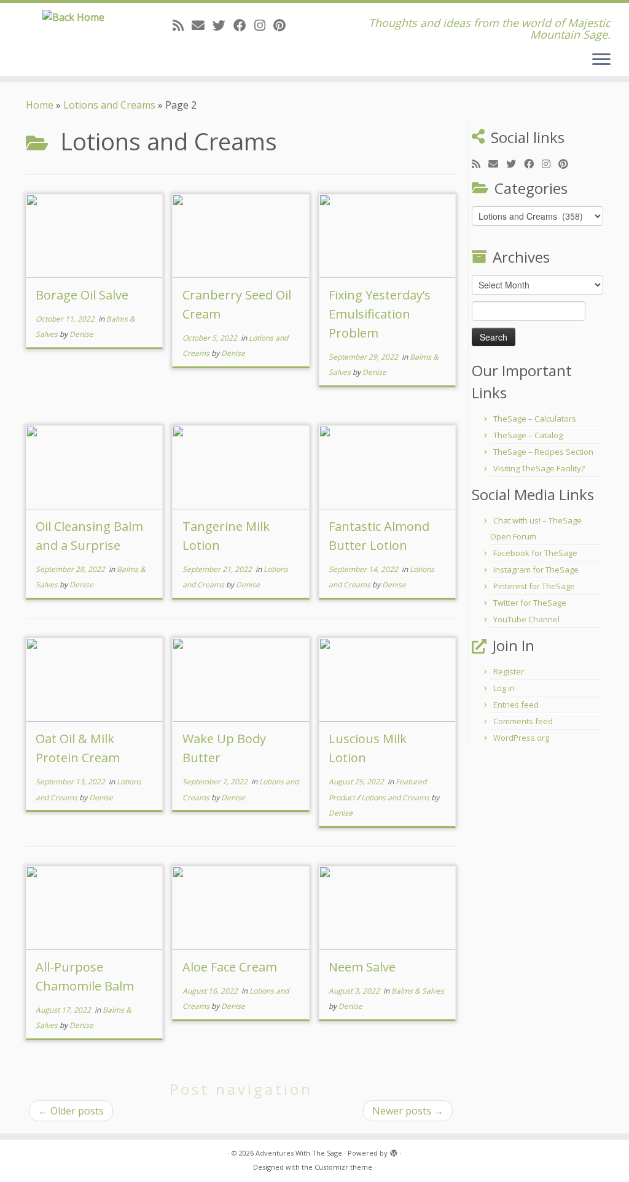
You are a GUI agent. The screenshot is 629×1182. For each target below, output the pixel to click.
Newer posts (407, 1111)
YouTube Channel (526, 619)
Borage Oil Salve (82, 295)
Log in (504, 687)
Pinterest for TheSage (534, 586)
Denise (81, 334)
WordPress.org (521, 737)
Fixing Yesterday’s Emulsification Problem (380, 314)
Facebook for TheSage (535, 552)
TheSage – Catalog (528, 435)
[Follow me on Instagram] (263, 25)
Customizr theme (343, 1167)
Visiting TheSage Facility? (539, 468)
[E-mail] (202, 25)
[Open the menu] (601, 60)
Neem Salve (362, 967)
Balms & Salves (417, 991)
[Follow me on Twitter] (223, 25)
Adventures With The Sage (299, 1152)
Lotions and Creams (109, 105)
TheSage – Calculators (534, 418)
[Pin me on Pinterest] (283, 25)
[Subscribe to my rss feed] (182, 25)
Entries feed (516, 704)
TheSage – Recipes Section (543, 451)
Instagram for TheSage (536, 569)
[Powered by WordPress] (393, 1150)
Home (39, 105)
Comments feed (523, 721)
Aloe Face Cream (229, 967)
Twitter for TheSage (529, 602)
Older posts (71, 1111)
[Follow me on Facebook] (243, 25)
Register (508, 671)
